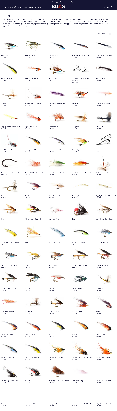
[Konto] (108, 7)
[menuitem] (39, 7)
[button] (104, 34)
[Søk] (104, 7)
